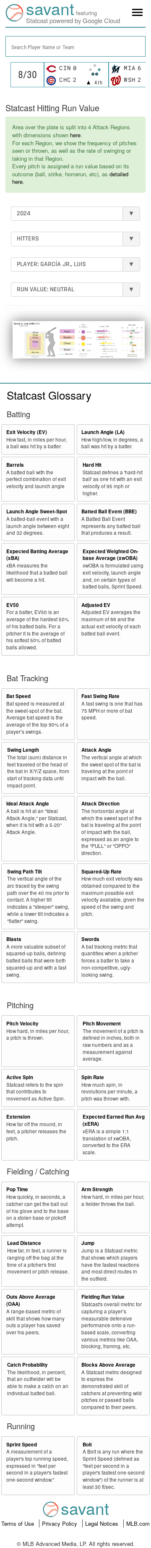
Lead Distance (24, 1243)
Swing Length (23, 749)
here (75, 135)
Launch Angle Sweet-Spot (36, 511)
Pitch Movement (102, 1023)
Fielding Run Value (103, 1296)
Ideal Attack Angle (27, 803)
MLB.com (138, 1523)
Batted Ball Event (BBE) (109, 511)
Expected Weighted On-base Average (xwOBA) (110, 555)
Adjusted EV (95, 605)
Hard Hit (92, 464)
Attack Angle (96, 749)
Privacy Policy (60, 1523)
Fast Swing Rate (100, 696)
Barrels (15, 464)
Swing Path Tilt (24, 871)
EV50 (12, 605)
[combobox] (75, 46)
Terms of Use (18, 1523)
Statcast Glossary (49, 395)
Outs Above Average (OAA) (30, 1300)
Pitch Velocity (22, 1023)
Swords (90, 939)
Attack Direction (100, 803)
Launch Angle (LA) (103, 432)
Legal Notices (102, 1523)
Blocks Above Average (108, 1364)
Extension (18, 1116)
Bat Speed (18, 696)
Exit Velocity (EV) (26, 432)
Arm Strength (97, 1189)
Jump (87, 1243)
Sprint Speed (21, 1444)
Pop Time (17, 1189)
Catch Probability (27, 1364)
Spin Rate (92, 1077)
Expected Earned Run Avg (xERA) (114, 1120)
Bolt (87, 1444)
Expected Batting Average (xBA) (37, 555)
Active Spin (19, 1077)
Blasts (13, 939)
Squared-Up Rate (101, 871)
